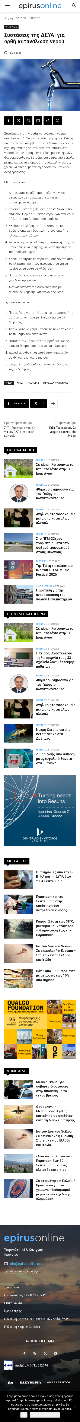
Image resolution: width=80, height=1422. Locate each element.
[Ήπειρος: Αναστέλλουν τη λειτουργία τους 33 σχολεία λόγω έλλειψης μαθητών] (18, 657)
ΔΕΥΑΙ (20, 383)
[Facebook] (8, 120)
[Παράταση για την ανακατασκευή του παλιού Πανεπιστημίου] (18, 594)
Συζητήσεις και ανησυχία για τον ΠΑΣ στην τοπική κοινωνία (19, 431)
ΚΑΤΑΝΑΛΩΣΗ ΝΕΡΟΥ (55, 383)
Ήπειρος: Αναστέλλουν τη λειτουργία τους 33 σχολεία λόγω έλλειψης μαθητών (55, 660)
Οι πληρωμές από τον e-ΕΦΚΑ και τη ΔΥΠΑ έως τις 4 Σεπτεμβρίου (54, 876)
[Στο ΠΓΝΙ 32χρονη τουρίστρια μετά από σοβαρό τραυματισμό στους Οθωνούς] (18, 542)
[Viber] (57, 120)
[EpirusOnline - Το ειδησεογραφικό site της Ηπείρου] (40, 6)
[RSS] (35, 1354)
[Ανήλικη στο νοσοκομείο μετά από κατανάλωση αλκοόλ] (18, 518)
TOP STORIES (44, 586)
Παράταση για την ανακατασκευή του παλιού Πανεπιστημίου (54, 594)
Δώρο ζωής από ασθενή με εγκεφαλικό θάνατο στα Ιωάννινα (55, 758)
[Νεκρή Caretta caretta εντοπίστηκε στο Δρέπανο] (18, 733)
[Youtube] (56, 1354)
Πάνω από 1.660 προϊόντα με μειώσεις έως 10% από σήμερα (56, 975)
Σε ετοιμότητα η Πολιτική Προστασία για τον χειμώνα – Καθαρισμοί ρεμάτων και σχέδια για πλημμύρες (56, 1190)
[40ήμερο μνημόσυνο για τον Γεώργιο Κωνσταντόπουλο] (18, 493)
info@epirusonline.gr (24, 1264)
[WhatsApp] (28, 120)
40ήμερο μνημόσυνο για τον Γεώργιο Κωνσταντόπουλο (55, 493)
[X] (18, 120)
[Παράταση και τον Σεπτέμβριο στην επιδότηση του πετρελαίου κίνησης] (18, 904)
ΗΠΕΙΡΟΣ (34, 18)
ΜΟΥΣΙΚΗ (42, 561)
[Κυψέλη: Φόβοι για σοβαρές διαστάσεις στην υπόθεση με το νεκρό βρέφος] (18, 1089)
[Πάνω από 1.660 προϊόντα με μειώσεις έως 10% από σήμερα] (18, 978)
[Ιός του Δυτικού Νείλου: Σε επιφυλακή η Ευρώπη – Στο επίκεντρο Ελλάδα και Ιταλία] (18, 953)
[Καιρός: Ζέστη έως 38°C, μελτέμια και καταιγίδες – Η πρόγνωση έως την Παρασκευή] (18, 929)
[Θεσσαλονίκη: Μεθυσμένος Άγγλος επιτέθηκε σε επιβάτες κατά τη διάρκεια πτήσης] (18, 1114)
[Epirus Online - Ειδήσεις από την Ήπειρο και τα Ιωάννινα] (40, 1238)
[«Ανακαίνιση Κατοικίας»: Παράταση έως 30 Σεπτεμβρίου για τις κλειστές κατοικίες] (18, 1163)
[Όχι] (75, 1406)
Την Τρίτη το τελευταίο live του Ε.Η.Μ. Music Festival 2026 (54, 570)
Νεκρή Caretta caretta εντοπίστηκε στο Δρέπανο (53, 734)
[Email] (38, 120)
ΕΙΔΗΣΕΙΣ (21, 18)
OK (24, 1415)
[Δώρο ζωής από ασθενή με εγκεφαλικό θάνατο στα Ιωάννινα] (18, 758)
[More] (53, 403)
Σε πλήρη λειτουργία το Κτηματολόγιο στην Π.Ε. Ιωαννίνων (54, 469)
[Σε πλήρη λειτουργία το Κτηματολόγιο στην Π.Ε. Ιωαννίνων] (18, 468)
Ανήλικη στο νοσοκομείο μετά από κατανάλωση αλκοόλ (56, 518)
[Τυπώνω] (48, 120)
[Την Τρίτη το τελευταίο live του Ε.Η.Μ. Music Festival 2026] (18, 569)
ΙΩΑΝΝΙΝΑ (33, 383)
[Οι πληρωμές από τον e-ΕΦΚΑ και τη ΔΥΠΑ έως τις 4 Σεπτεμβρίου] (18, 879)
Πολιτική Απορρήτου (44, 1415)
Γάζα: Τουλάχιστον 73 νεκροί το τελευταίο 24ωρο (62, 431)
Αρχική (8, 18)
